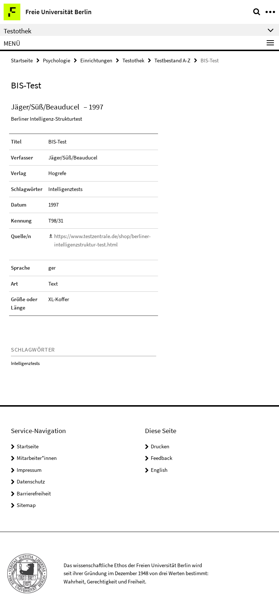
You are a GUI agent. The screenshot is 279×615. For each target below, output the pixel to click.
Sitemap (26, 505)
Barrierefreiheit (34, 493)
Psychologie (56, 60)
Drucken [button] (160, 446)
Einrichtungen (96, 60)
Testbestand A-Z (172, 60)
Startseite (22, 60)
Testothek (133, 60)
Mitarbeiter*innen (37, 457)
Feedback (161, 457)
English (159, 469)
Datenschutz (31, 481)
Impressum (29, 469)
